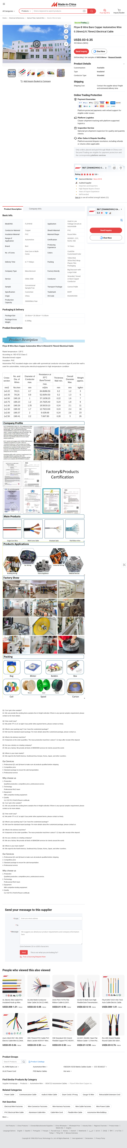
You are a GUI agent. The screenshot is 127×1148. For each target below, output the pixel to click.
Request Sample (114, 57)
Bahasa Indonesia (72, 1133)
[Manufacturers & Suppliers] (63, 4)
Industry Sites (87, 1126)
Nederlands (82, 1131)
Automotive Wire (39, 1067)
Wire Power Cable (103, 1106)
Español (27, 1131)
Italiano (65, 1131)
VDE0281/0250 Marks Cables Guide (77, 1067)
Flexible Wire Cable (75, 1112)
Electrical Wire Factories (13, 1106)
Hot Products (10, 1126)
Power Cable (9, 1094)
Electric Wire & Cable (54, 18)
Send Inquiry (81, 51)
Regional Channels (100, 1126)
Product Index (114, 1126)
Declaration (89, 1138)
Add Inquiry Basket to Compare (37, 81)
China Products (22, 1126)
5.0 (98, 213)
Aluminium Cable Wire (37, 1112)
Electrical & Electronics (16, 18)
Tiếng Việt (59, 1133)
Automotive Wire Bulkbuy (97, 1112)
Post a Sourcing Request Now (33, 956)
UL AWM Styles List (9, 1067)
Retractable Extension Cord (109, 1094)
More (4, 1117)
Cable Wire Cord (57, 1112)
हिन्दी (111, 1131)
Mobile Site (59, 1128)
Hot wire (67, 1071)
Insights (68, 1128)
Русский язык (55, 1131)
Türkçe (51, 1133)
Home (4, 18)
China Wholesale (61, 1126)
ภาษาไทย (118, 1131)
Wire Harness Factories (61, 1106)
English (19, 1131)
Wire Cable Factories (83, 1106)
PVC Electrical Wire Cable (14, 1112)
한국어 (98, 1131)
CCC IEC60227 (99, 1067)
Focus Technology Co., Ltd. (47, 1138)
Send (24, 952)
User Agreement (77, 1138)
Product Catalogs (37, 1061)
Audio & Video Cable (49, 1094)
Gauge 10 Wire (88, 1094)
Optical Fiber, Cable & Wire (35, 18)
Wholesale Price (74, 1126)
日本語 (105, 1131)
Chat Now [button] (100, 51)
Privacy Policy (100, 1138)
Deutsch (73, 1131)
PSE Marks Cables (40, 1071)
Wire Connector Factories (37, 1106)
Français (45, 1131)
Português (36, 1131)
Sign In (77, 197)
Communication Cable (27, 1094)
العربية (91, 1131)
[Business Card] (121, 219)
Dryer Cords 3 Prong (70, 1094)
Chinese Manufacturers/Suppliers (41, 1126)
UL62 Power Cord (9, 1071)
